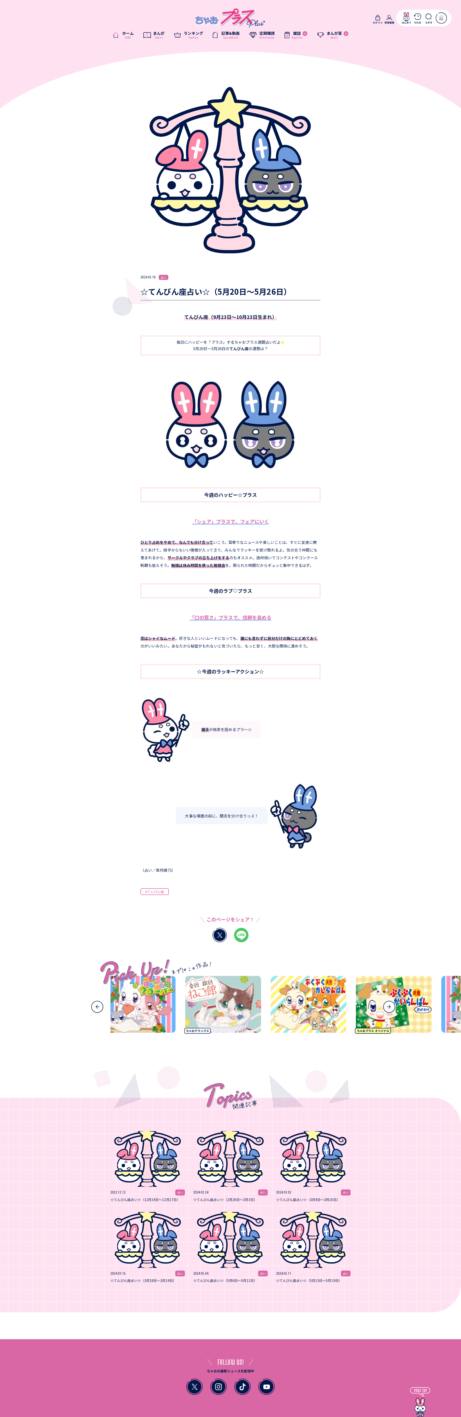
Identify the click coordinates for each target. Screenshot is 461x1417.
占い (163, 277)
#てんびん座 (154, 891)
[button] (97, 1007)
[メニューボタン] (441, 18)
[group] (195, 1006)
